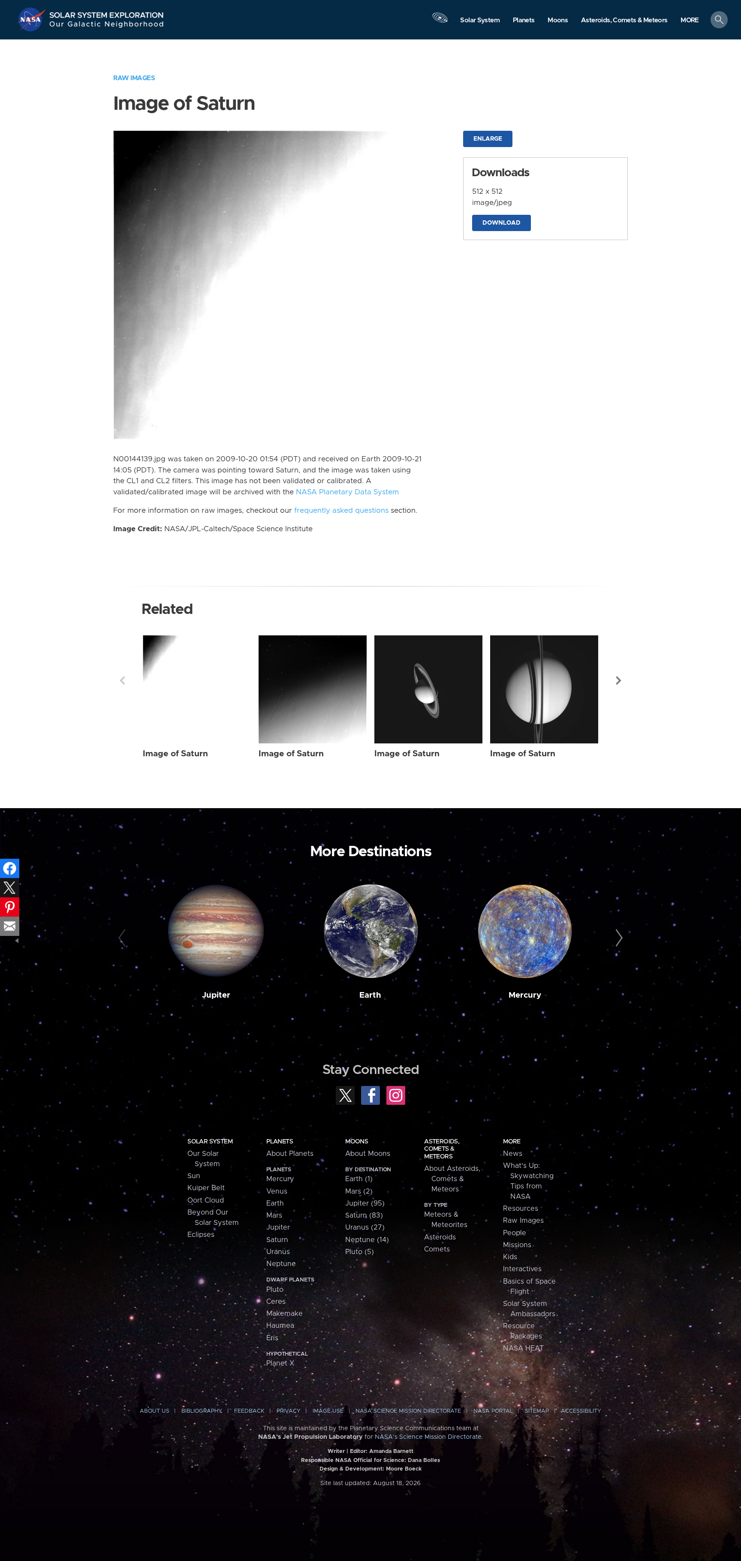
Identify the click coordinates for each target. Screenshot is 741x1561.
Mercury (525, 995)
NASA (32, 19)
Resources (520, 1208)
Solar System (209, 1141)
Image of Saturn (175, 753)
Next (618, 680)
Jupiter (216, 995)
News (512, 1153)
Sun (193, 1176)
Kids (510, 1257)
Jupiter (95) (365, 1203)
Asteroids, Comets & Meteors (441, 1149)
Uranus (278, 1251)
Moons (356, 1141)
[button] (689, 20)
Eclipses (200, 1234)
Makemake (284, 1313)
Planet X (280, 1363)
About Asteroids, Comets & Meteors (452, 1179)
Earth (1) (359, 1179)
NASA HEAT (523, 1348)
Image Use (328, 1411)
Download (501, 223)
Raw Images (134, 78)
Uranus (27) (365, 1227)
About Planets (289, 1153)
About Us (154, 1411)
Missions (517, 1245)
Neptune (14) (367, 1239)
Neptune (281, 1263)
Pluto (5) (359, 1251)
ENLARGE (487, 139)
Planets (279, 1141)
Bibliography (201, 1411)
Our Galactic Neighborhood (107, 26)
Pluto (274, 1289)
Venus (276, 1191)
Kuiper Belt (206, 1188)
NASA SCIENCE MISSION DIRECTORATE (408, 1411)
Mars (274, 1215)
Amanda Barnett (391, 1451)
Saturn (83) (364, 1215)
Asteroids (440, 1237)
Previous (122, 680)
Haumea (280, 1325)
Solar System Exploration (107, 12)
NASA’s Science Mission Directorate (428, 1437)
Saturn (277, 1239)
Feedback (249, 1411)
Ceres (276, 1301)
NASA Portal (493, 1411)
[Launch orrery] (440, 21)
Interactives (522, 1269)
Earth (370, 995)
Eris (272, 1338)
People (514, 1233)
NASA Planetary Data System (347, 492)
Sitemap (537, 1411)
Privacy (289, 1411)
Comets (437, 1249)
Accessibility (581, 1411)
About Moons (367, 1153)
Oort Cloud (205, 1200)
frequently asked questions (341, 510)
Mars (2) (359, 1191)
